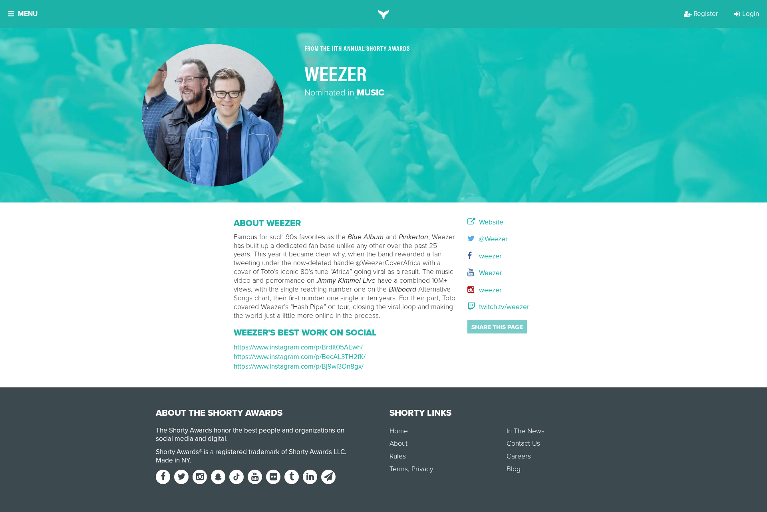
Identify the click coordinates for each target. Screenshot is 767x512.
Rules (397, 456)
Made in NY (173, 460)
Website (490, 222)
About (398, 443)
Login (750, 14)
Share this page (497, 327)
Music (370, 92)
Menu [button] (28, 14)
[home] (383, 14)
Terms (398, 469)
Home (398, 431)
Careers (519, 456)
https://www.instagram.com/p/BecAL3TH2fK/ (300, 357)
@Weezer (492, 239)
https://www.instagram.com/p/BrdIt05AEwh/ (298, 347)
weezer (489, 256)
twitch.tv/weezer (503, 307)
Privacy (422, 469)
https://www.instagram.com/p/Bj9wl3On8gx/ (299, 366)
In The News (525, 431)
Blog (514, 469)
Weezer (489, 273)
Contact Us (523, 443)
